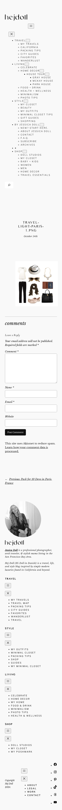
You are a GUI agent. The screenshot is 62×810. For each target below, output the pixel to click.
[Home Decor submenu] (42, 70)
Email (9, 402)
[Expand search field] (9, 185)
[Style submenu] (26, 101)
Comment (12, 351)
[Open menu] (31, 26)
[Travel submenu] (28, 40)
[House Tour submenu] (47, 74)
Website (9, 416)
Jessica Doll (11, 550)
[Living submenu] (27, 64)
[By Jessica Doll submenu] (42, 124)
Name (9, 387)
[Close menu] (12, 34)
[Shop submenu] (25, 151)
